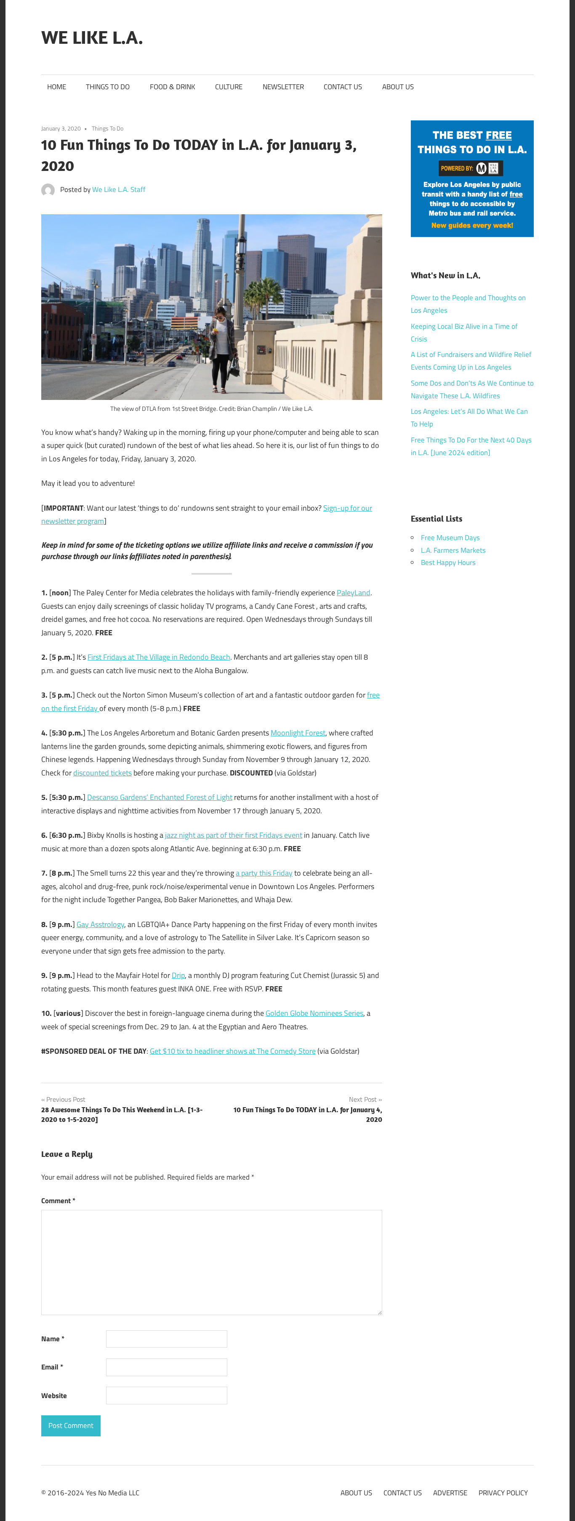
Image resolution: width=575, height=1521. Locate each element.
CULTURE (228, 86)
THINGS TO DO (108, 86)
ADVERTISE (450, 1492)
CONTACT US (343, 86)
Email (52, 1366)
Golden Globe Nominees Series (314, 1013)
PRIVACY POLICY (503, 1492)
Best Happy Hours (448, 562)
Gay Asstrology (100, 924)
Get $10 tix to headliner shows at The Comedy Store (233, 1051)
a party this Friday (264, 873)
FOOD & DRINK (172, 86)
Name (52, 1338)
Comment (58, 1200)
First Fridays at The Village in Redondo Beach (159, 657)
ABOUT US (398, 86)
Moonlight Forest (298, 732)
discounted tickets (102, 772)
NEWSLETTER (283, 86)
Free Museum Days (450, 537)
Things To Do (107, 128)
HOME (56, 86)
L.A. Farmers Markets (453, 550)
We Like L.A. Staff (119, 189)
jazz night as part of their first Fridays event (233, 835)
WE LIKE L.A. (92, 37)
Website (54, 1395)
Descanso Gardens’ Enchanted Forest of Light (159, 797)
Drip (178, 975)
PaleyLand (353, 592)
